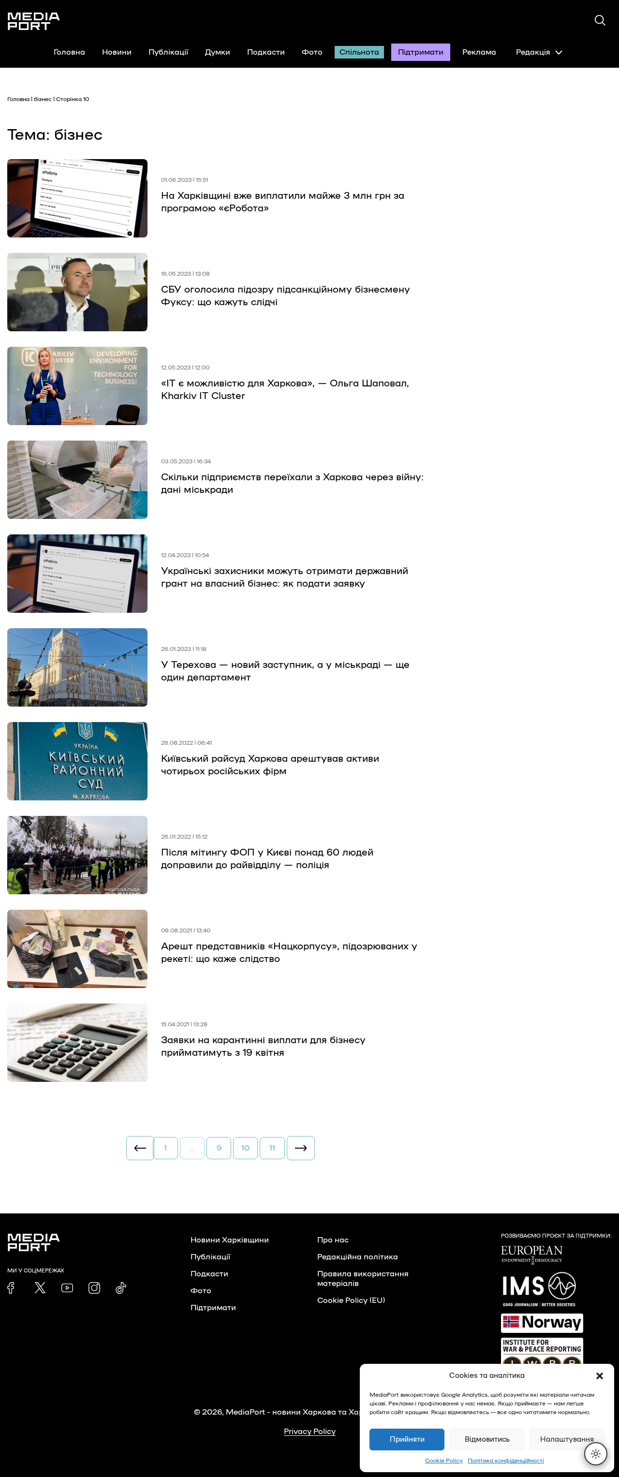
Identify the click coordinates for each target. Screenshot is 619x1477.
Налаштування (567, 1439)
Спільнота (359, 52)
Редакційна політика (357, 1257)
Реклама (479, 52)
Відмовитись (487, 1439)
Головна (69, 52)
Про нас (333, 1240)
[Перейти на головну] (33, 21)
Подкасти (266, 52)
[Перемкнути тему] (595, 1453)
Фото (312, 52)
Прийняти (407, 1439)
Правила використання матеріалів (363, 1278)
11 (272, 1148)
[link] (13, 1288)
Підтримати (420, 52)
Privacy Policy (310, 1431)
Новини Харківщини (230, 1240)
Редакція (533, 52)
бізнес (43, 99)
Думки (217, 52)
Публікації (168, 52)
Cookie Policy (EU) (351, 1300)
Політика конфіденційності (506, 1460)
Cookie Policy (444, 1460)
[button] (599, 1376)
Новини (117, 52)
